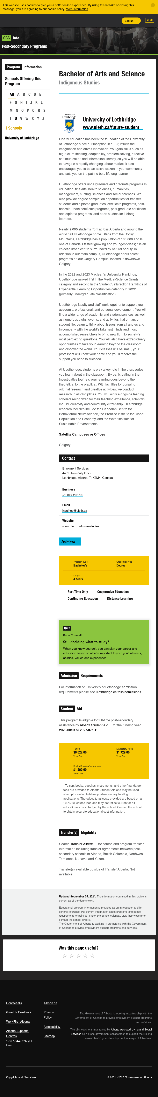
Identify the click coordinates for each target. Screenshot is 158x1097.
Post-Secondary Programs (24, 46)
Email (97, 102)
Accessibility (52, 1026)
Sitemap (49, 1036)
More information (77, 9)
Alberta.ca (50, 1003)
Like (105, 20)
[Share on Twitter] (62, 102)
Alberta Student (94, 725)
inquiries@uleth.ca (74, 510)
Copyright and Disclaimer (21, 1077)
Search (129, 21)
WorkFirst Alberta (18, 1021)
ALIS (33, 20)
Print (115, 21)
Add (96, 21)
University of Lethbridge (22, 138)
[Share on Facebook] (74, 102)
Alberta (14, 20)
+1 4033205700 (72, 495)
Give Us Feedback (18, 1012)
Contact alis (14, 1003)
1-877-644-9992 (16, 1041)
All (12, 94)
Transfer (82, 843)
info (11, 38)
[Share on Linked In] (85, 102)
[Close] (153, 5)
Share (87, 21)
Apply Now (68, 541)
